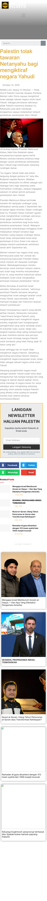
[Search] (43, 43)
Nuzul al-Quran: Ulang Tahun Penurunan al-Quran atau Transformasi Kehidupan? (25, 514)
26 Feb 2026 (18, 534)
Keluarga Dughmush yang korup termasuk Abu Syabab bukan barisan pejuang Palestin (23, 834)
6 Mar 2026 (18, 506)
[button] (23, 15)
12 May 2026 (18, 494)
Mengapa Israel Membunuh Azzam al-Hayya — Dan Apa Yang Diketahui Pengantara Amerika (27, 489)
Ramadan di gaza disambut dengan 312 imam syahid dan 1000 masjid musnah (25, 528)
